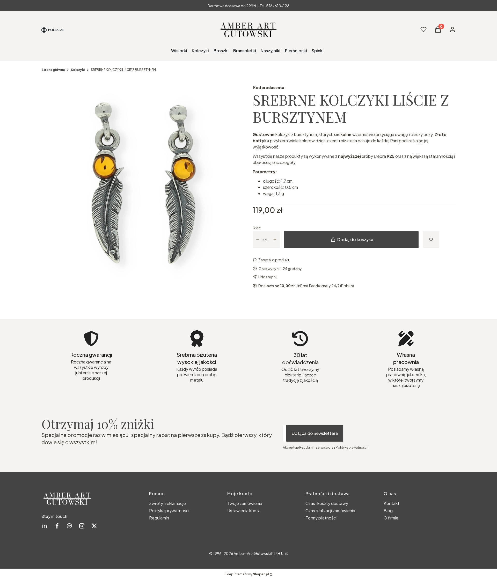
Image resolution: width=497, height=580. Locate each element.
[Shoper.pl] (286, 553)
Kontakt (391, 503)
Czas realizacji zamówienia (330, 510)
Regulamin (159, 517)
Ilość (257, 227)
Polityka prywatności (169, 510)
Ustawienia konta (243, 510)
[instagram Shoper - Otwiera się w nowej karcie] (82, 526)
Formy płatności (321, 517)
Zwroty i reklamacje (167, 503)
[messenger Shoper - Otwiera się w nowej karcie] (69, 526)
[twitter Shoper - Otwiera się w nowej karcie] (94, 526)
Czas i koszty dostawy (326, 503)
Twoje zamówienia (244, 503)
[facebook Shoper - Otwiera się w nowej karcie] (57, 526)
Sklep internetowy (246, 574)
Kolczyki (78, 70)
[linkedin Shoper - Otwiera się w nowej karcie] (44, 526)
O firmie (391, 517)
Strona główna (53, 70)
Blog (388, 510)
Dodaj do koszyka (355, 239)
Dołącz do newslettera (315, 433)
